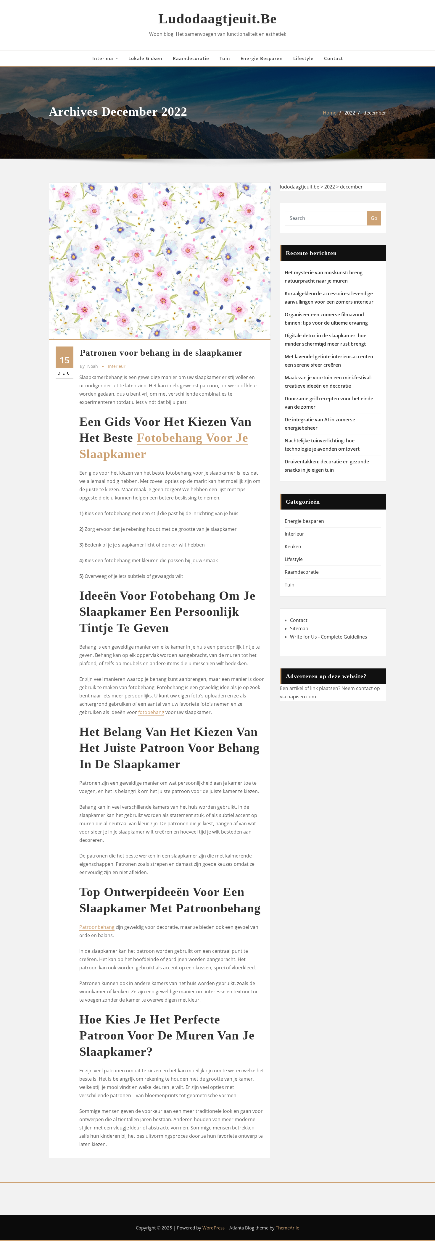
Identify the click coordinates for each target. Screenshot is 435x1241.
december (374, 112)
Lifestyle (303, 58)
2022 (349, 112)
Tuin (225, 58)
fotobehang (151, 712)
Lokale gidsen (145, 58)
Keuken (293, 546)
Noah (89, 366)
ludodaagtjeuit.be (217, 18)
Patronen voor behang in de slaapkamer (161, 352)
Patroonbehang (97, 927)
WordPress (213, 1228)
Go (374, 218)
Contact (333, 58)
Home (329, 112)
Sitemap (299, 628)
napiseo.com (301, 696)
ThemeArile (287, 1228)
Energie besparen (262, 58)
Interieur (104, 58)
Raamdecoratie (191, 58)
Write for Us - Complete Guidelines (328, 637)
